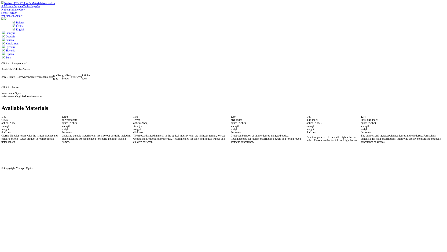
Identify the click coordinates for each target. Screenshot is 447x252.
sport (40, 96)
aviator (5, 96)
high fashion (23, 96)
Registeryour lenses (9, 14)
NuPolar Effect (12, 3)
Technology (29, 6)
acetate (12, 96)
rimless (34, 96)
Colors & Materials (31, 3)
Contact (18, 15)
